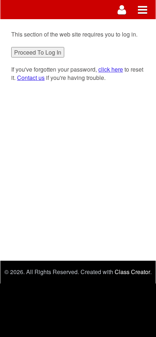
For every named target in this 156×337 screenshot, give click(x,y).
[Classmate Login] (122, 9)
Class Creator (132, 272)
